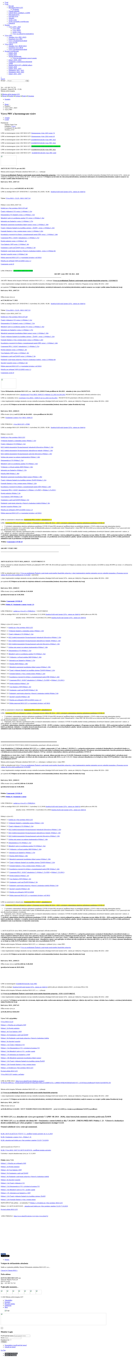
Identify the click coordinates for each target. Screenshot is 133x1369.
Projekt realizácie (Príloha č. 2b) (10, 493)
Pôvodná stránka (10, 1304)
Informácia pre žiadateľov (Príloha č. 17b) (14, 470)
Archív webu (13, 20)
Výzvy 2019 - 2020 (15, 27)
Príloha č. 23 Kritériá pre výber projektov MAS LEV (17, 1068)
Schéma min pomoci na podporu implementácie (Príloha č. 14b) (20, 457)
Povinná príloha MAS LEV (9, 1071)
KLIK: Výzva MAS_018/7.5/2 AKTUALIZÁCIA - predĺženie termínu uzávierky (26, 1150)
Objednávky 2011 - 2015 (16, 70)
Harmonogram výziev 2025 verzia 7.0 (43, 133)
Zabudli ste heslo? (10, 1347)
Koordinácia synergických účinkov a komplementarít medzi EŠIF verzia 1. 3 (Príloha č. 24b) (29, 234)
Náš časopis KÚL (14, 14)
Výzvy (13, 126)
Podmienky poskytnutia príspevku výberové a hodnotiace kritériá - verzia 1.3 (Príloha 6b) (28, 251)
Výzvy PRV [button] (8, 35)
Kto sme (11, 6)
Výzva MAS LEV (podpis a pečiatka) (12, 1074)
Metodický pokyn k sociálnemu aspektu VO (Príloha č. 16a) (19, 464)
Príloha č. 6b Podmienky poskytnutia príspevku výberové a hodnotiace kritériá (25, 1176)
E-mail (7, 119)
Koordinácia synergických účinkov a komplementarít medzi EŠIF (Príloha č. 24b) (26, 487)
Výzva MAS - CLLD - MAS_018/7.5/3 (18, 310)
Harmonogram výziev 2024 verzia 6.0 (43, 136)
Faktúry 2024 (13, 53)
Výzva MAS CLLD (7, 1022)
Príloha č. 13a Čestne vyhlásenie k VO (13, 1045)
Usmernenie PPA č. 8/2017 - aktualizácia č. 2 (38, 520)
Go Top (3, 1350)
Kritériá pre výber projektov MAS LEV (13, 437)
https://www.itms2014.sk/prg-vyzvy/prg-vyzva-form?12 (31, 1216)
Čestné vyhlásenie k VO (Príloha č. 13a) (13, 444)
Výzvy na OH (13, 42)
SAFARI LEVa (13, 16)
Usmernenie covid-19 (7, 264)
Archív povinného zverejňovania (19, 21)
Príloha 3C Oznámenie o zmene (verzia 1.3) (20, 604)
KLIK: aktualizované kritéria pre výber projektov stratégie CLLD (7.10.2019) (25, 1140)
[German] (17, 96)
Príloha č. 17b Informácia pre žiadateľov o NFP (15, 1054)
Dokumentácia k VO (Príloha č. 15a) (12, 460)
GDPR (11, 63)
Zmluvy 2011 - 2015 (15, 74)
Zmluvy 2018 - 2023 (15, 60)
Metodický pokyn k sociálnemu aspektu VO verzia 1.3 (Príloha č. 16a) (22, 218)
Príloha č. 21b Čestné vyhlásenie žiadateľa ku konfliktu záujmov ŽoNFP (23, 1196)
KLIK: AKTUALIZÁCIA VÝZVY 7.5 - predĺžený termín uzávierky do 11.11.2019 (27, 1134)
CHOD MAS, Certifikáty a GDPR (19, 13)
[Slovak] (4, 96)
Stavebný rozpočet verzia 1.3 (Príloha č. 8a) (14, 254)
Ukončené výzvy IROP (16, 48)
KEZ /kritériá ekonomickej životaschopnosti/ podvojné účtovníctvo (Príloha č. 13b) (26, 454)
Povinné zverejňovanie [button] (12, 51)
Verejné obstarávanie (15, 56)
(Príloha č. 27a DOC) (49, 490)
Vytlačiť (7, 118)
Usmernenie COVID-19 (14, 542)
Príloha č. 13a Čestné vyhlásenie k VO (13, 1183)
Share (3, 1254)
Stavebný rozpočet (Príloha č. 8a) (11, 506)
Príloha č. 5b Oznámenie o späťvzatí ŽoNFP (14, 1035)
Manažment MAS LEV (16, 7)
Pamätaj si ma (5, 1340)
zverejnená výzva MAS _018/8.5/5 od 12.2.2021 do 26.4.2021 (38, 398)
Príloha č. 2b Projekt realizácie (10, 1028)
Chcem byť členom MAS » (9, 1270)
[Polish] (23, 96)
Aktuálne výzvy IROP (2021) (18, 46)
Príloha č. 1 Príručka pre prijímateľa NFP (13, 1025)
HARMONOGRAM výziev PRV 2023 (43, 140)
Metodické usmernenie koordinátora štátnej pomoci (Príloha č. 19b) (21, 477)
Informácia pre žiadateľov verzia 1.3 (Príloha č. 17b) (17, 221)
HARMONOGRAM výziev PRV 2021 (43, 149)
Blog (6, 1307)
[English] (10, 96)
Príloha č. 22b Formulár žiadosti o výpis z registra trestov (18, 1064)
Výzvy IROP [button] (9, 44)
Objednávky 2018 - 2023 (16, 72)
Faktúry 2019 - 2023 (15, 68)
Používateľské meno (7, 1336)
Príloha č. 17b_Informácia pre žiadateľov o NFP (15, 1193)
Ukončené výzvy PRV (15, 39)
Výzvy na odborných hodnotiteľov (23, 34)
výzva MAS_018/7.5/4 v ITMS (23, 271)
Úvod (6, 2)
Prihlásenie (8, 1305)
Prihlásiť (4, 1342)
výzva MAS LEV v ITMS (21, 424)
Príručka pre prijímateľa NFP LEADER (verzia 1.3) (17, 510)
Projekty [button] (7, 25)
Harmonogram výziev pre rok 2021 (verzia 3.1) (45, 146)
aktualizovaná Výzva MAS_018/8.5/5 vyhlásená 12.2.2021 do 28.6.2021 (42, 394)
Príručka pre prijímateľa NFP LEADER (21, 892)
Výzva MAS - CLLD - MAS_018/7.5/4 (18, 198)
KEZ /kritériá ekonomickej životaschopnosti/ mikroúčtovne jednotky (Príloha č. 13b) (27, 450)
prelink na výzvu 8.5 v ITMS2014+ (24, 611)
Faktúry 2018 (13, 67)
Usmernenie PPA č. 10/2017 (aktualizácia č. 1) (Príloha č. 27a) (20, 238)
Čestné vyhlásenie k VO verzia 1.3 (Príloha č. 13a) (16, 211)
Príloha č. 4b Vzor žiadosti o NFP (11, 1031)
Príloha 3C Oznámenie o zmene (16, 796)
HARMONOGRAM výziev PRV (26, 984)
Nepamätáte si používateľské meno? (16, 1345)
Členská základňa (14, 11)
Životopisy (15, 9)
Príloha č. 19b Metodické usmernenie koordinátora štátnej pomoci (21, 1058)
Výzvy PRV (16, 28)
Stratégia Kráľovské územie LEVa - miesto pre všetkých (68, 192)
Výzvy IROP (16, 30)
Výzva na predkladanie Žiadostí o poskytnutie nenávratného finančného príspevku (45, 947)
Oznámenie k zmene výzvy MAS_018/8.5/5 (19, 417)
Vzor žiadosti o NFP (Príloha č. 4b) (11, 496)
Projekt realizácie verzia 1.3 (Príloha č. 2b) (14, 241)
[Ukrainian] (30, 96)
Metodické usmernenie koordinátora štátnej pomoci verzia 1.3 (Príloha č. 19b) (24, 224)
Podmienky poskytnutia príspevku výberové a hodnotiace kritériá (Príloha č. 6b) (25, 503)
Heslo (3, 1338)
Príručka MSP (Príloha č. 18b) (10, 473)
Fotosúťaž (12, 23)
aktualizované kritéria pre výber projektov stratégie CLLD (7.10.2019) (46, 1206)
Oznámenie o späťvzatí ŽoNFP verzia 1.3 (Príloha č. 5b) (18, 247)
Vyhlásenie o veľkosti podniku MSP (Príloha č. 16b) (17, 467)
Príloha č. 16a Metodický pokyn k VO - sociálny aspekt (18, 1051)
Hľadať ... (4, 81)
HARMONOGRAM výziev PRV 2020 (44, 153)
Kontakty (7, 99)
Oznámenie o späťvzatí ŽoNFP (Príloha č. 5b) (15, 500)
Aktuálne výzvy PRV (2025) (17, 37)
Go (27, 81)
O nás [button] (6, 4)
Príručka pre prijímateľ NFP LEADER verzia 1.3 (16, 261)
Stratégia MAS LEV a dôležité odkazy (20, 65)
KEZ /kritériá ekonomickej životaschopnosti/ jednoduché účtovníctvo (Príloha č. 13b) (27, 447)
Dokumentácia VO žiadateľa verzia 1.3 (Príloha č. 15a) (18, 215)
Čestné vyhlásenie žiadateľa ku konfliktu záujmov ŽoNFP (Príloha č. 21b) (23, 480)
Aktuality (11, 18)
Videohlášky (8, 1300)
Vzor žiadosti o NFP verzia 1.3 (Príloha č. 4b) (15, 244)
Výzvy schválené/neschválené (18, 41)
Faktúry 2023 (13, 54)
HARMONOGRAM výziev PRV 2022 (43, 143)
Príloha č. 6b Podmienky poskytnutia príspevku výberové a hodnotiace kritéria (25, 1038)
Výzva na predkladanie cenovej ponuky (24, 58)
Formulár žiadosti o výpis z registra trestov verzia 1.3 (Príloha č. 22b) (22, 231)
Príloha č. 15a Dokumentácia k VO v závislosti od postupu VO (20, 1048)
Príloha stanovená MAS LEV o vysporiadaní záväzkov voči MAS (21, 257)
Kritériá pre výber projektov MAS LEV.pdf (14, 208)
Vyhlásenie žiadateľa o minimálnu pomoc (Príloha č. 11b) (18, 440)
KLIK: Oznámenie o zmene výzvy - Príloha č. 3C (16, 1137)
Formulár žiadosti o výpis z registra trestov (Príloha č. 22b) (19, 483)
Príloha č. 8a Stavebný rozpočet (10, 1041)
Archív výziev (16, 32)
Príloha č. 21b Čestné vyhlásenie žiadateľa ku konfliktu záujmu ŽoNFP (23, 1061)
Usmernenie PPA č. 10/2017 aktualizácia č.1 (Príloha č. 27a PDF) (21, 490)
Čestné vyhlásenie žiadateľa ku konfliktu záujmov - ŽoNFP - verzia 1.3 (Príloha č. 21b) (28, 228)
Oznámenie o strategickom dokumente (20, 61)
